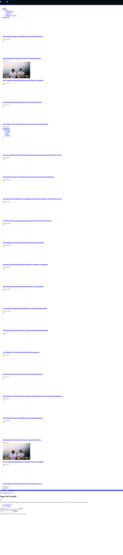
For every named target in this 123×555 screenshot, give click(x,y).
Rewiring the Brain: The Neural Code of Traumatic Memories (22, 58)
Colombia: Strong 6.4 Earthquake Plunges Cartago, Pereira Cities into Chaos (27, 221)
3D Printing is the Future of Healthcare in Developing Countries (23, 36)
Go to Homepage (7, 506)
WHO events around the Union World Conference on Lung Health (23, 286)
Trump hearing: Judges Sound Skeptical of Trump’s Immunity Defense (25, 308)
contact (5, 488)
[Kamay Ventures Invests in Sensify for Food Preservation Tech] (16, 518)
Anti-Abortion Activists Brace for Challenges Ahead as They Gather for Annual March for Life (32, 199)
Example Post (10, 11)
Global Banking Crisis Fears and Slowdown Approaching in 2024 (23, 243)
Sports (8, 134)
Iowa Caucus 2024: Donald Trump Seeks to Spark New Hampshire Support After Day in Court (32, 155)
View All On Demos (11, 15)
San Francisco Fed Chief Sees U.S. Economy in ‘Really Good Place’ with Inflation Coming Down (32, 396)
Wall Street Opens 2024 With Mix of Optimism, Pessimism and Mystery (25, 264)
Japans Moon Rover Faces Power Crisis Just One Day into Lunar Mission (25, 124)
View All (8, 135)
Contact (8, 14)
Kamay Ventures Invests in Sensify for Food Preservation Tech (22, 102)
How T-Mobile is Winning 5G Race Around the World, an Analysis (23, 80)
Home (4, 8)
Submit (15, 511)
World (7, 132)
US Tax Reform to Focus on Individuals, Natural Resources (21, 352)
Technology (6, 17)
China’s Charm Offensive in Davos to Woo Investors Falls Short (22, 374)
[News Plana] (6, 490)
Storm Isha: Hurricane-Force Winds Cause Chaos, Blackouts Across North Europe (28, 177)
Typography (9, 12)
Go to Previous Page (7, 504)
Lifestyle (8, 131)
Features (5, 9)
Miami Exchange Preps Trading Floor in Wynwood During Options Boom (25, 330)
